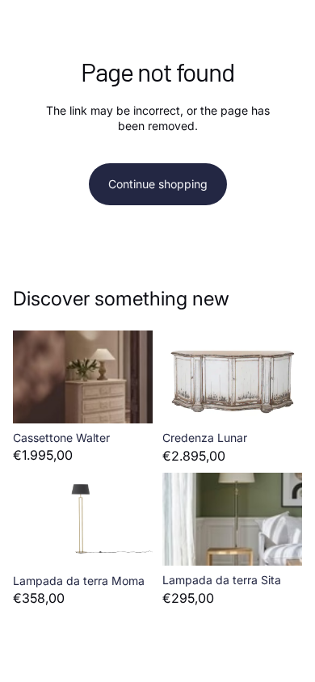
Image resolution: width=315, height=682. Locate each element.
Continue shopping (158, 184)
